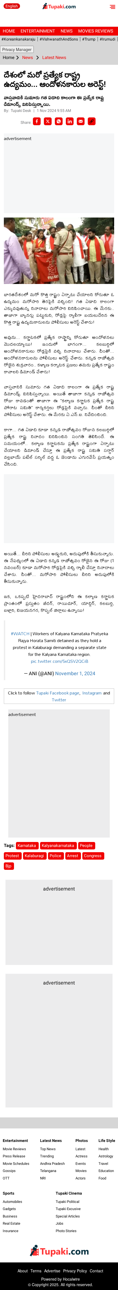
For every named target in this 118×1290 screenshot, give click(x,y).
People (87, 845)
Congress (93, 855)
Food (102, 1178)
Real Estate (11, 1223)
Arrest (73, 855)
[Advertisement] (45, 177)
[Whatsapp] (59, 121)
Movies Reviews (95, 31)
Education (106, 1171)
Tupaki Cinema (69, 1193)
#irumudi (107, 39)
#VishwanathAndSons (59, 39)
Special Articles (68, 1216)
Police (56, 855)
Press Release (14, 1156)
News (67, 31)
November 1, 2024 (75, 673)
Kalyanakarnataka (58, 845)
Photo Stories (66, 1231)
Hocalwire (71, 1279)
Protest (12, 855)
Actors (80, 1178)
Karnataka (27, 845)
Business (10, 1216)
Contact (96, 1270)
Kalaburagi (35, 855)
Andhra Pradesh (52, 1164)
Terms (35, 1270)
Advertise (52, 1270)
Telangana (48, 1171)
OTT (6, 1178)
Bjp (8, 865)
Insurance (10, 1231)
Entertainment (38, 31)
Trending (47, 1156)
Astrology (106, 1156)
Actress (81, 1156)
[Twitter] (48, 121)
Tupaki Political (67, 1202)
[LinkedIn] (70, 121)
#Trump (88, 39)
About (23, 1270)
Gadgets (9, 1209)
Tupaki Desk (21, 110)
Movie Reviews (14, 1149)
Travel (103, 1164)
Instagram (92, 692)
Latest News (51, 1140)
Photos (81, 1140)
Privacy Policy (75, 1270)
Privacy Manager (17, 49)
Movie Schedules (16, 1164)
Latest (80, 1149)
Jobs (59, 1223)
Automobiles (12, 1202)
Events (80, 1164)
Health (104, 1149)
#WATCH (20, 633)
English (11, 6)
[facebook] (37, 121)
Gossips (9, 1171)
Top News (48, 1149)
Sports (8, 1193)
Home (9, 31)
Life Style (107, 1140)
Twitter (59, 699)
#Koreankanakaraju (18, 39)
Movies (81, 1171)
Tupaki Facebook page (57, 692)
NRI (43, 1178)
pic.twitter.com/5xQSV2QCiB (59, 661)
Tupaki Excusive (68, 1209)
